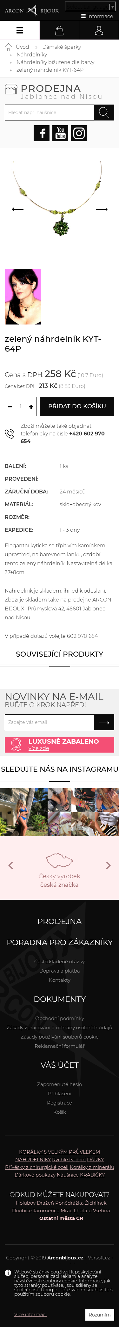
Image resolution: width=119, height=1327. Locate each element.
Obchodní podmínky (59, 1018)
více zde (39, 748)
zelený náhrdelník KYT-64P (50, 70)
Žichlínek (96, 1203)
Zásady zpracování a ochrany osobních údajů (59, 1027)
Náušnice (68, 1175)
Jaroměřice (46, 1210)
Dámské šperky (61, 47)
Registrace (59, 1103)
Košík (59, 1112)
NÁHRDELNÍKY (33, 1159)
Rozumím (100, 1315)
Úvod (22, 47)
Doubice (22, 1210)
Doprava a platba (59, 971)
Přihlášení (59, 1093)
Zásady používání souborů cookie (60, 1037)
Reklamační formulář (60, 1046)
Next (108, 868)
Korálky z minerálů (92, 1167)
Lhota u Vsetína (92, 1210)
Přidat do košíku (77, 406)
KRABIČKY (92, 1175)
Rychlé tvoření (69, 1159)
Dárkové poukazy (35, 1175)
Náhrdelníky (32, 55)
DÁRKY (95, 1159)
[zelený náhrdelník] (23, 296)
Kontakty (59, 980)
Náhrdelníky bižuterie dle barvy (55, 62)
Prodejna (62, 91)
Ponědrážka (69, 1203)
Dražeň (45, 1203)
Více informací (30, 1314)
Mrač (66, 1210)
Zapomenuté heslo (59, 1084)
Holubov (26, 1203)
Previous (11, 868)
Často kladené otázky (59, 962)
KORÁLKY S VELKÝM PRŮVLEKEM (59, 1152)
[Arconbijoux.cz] (32, 11)
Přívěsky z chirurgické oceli (37, 1167)
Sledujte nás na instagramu (59, 769)
